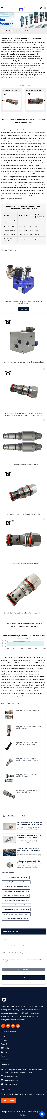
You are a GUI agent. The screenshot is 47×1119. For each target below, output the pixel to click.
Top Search (23, 1115)
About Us (4, 1044)
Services (4, 1052)
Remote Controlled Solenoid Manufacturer (16, 905)
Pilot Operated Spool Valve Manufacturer (16, 886)
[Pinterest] (13, 1026)
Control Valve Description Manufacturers (16, 900)
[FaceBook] (3, 1026)
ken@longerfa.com (11, 1076)
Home (3, 31)
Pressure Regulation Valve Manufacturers (16, 882)
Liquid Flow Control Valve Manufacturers (16, 896)
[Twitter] (8, 1026)
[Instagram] (18, 1026)
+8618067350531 (10, 1084)
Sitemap (35, 1112)
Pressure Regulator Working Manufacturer (16, 909)
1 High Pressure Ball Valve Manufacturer (16, 877)
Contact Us (5, 1060)
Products (12, 31)
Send (23, 978)
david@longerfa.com (11, 1080)
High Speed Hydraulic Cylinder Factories (16, 919)
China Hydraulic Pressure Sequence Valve (16, 891)
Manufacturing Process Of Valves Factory (16, 914)
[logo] (21, 9)
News (3, 1056)
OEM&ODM (5, 1048)
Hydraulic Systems (24, 31)
